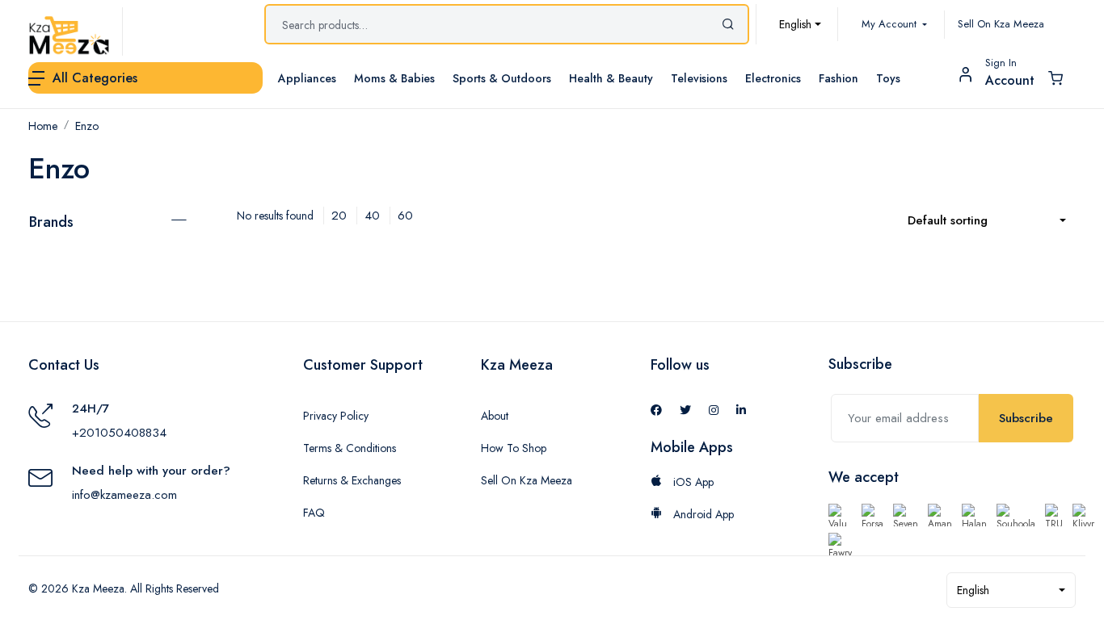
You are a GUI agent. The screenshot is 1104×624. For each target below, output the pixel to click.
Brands (51, 221)
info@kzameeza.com (124, 495)
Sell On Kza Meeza (1001, 23)
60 (405, 215)
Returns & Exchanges (352, 480)
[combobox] (800, 24)
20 (339, 215)
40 (372, 215)
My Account (891, 23)
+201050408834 (119, 433)
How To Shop (513, 448)
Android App (702, 514)
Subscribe (1026, 418)
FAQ (314, 513)
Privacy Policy (336, 416)
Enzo (87, 126)
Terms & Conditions (349, 448)
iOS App (692, 482)
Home (42, 126)
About (494, 416)
